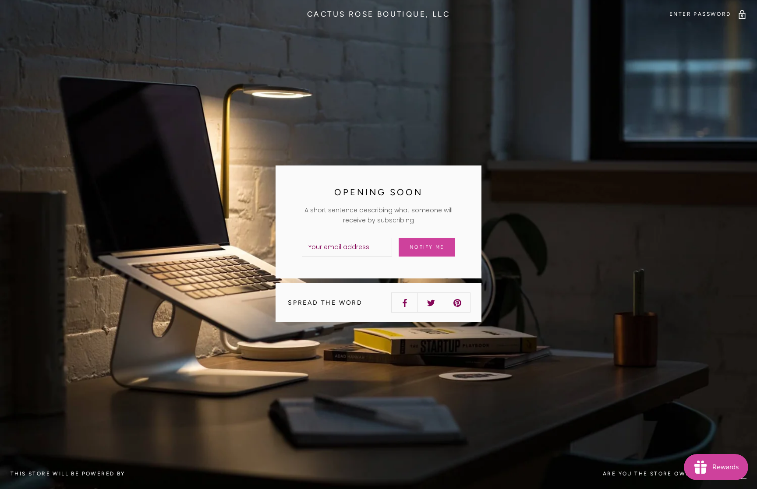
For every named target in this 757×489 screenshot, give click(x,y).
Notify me (427, 247)
